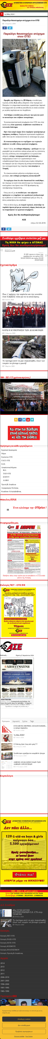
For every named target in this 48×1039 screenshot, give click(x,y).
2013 (2, 967)
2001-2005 (4, 981)
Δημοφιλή (16, 721)
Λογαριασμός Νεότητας (9, 488)
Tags (32, 721)
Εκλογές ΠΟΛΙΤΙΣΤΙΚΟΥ (10, 950)
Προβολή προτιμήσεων (24, 1031)
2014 (2, 963)
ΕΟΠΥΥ (6, 477)
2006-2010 (4, 977)
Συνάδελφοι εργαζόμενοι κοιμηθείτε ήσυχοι (29, 753)
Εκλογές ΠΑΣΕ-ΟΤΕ (8, 939)
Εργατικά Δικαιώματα (9, 450)
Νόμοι (3, 453)
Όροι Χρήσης (29, 1036)
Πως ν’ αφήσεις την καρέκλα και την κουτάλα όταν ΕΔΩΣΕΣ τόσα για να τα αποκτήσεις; (22, 295)
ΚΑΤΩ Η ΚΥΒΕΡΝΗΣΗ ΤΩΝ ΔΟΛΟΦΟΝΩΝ (22, 330)
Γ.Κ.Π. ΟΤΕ (5, 460)
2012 (2, 970)
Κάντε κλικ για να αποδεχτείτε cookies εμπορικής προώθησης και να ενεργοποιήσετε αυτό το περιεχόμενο (24, 396)
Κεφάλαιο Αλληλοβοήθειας (11, 491)
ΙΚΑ (4, 470)
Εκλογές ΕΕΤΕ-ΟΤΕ (8, 943)
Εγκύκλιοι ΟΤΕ (7, 457)
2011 (2, 974)
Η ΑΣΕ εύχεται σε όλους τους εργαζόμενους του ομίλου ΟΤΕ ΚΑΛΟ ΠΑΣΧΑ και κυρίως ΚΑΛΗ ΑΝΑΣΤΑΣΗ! (32, 256)
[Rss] (16, 419)
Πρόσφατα (6, 721)
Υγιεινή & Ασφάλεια (8, 484)
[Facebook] (20, 419)
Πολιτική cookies (19, 1036)
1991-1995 (4, 988)
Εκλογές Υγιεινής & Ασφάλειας (11, 953)
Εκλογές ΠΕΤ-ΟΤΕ (7, 936)
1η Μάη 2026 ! (9, 14)
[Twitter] (24, 419)
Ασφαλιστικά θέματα (8, 467)
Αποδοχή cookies (24, 1019)
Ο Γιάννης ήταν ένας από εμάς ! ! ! (25, 744)
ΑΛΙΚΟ (6, 480)
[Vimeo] (32, 419)
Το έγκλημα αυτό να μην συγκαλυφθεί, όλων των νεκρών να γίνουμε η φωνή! (23, 362)
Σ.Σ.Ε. (3, 464)
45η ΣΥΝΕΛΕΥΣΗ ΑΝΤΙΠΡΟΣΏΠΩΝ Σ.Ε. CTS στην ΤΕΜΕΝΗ (28, 912)
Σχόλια (24, 721)
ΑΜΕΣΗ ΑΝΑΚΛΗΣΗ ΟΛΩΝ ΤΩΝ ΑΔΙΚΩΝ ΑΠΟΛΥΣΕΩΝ (27, 763)
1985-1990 (4, 991)
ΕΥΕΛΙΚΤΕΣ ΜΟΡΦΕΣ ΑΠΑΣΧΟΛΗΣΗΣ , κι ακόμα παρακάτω (30, 727)
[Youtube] (28, 419)
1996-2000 (4, 984)
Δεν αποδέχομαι (24, 1025)
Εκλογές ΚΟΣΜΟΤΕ (8, 946)
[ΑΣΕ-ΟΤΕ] (24, 5)
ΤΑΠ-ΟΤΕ (7, 473)
